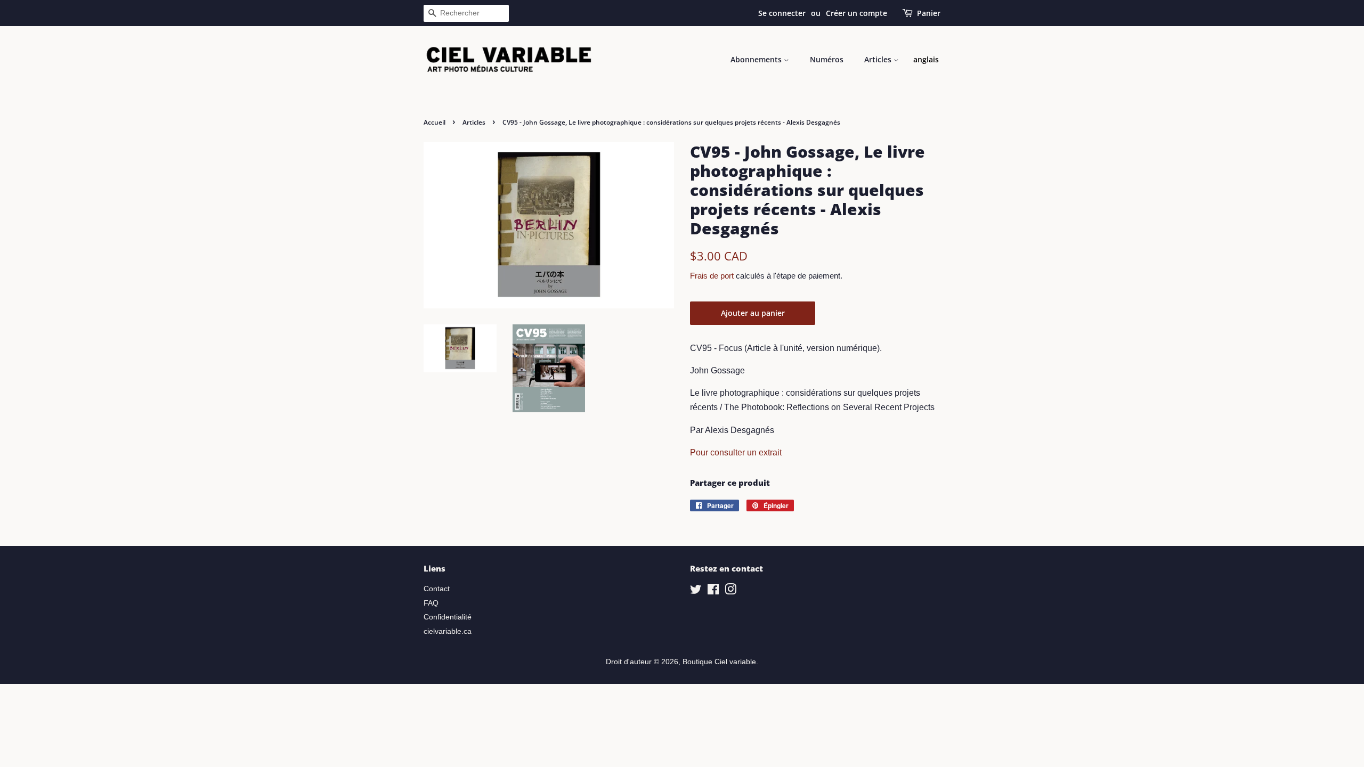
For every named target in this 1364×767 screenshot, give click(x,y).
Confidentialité (448, 617)
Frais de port (712, 275)
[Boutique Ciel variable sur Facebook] (713, 591)
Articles (879, 59)
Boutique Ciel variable (719, 662)
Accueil (434, 122)
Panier (928, 13)
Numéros (826, 59)
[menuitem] (926, 59)
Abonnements (757, 59)
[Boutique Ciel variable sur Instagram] (730, 591)
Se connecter (782, 13)
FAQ (431, 603)
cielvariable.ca (448, 631)
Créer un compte (856, 13)
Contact (437, 589)
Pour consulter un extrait (736, 452)
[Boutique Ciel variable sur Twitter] (696, 591)
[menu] (926, 59)
